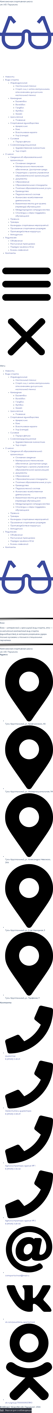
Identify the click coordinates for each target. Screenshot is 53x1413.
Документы (21, 179)
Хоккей (18, 114)
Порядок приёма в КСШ (22, 247)
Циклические (16, 117)
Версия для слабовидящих (18, 1410)
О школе (9, 154)
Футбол (19, 111)
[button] (26, 312)
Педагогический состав (27, 194)
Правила (14, 219)
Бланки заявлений (19, 250)
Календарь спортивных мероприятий (29, 225)
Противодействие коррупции (25, 231)
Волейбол (20, 105)
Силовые (14, 139)
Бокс (17, 129)
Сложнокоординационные (23, 145)
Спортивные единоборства (24, 123)
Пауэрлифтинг (22, 142)
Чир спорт (20, 151)
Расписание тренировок (22, 244)
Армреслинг (21, 126)
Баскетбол (21, 101)
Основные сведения (25, 163)
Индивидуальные (18, 83)
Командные (16, 98)
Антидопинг (16, 235)
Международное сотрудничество (32, 210)
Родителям (10, 238)
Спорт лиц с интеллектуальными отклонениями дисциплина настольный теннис (32, 92)
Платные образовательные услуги (33, 188)
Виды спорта (12, 80)
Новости (9, 77)
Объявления (16, 241)
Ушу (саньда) (21, 135)
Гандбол (19, 108)
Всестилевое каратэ (26, 132)
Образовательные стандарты (31, 185)
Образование (22, 182)
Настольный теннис (25, 86)
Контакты (10, 253)
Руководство (22, 191)
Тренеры (14, 222)
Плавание (20, 120)
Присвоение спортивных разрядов (28, 228)
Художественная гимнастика (30, 148)
